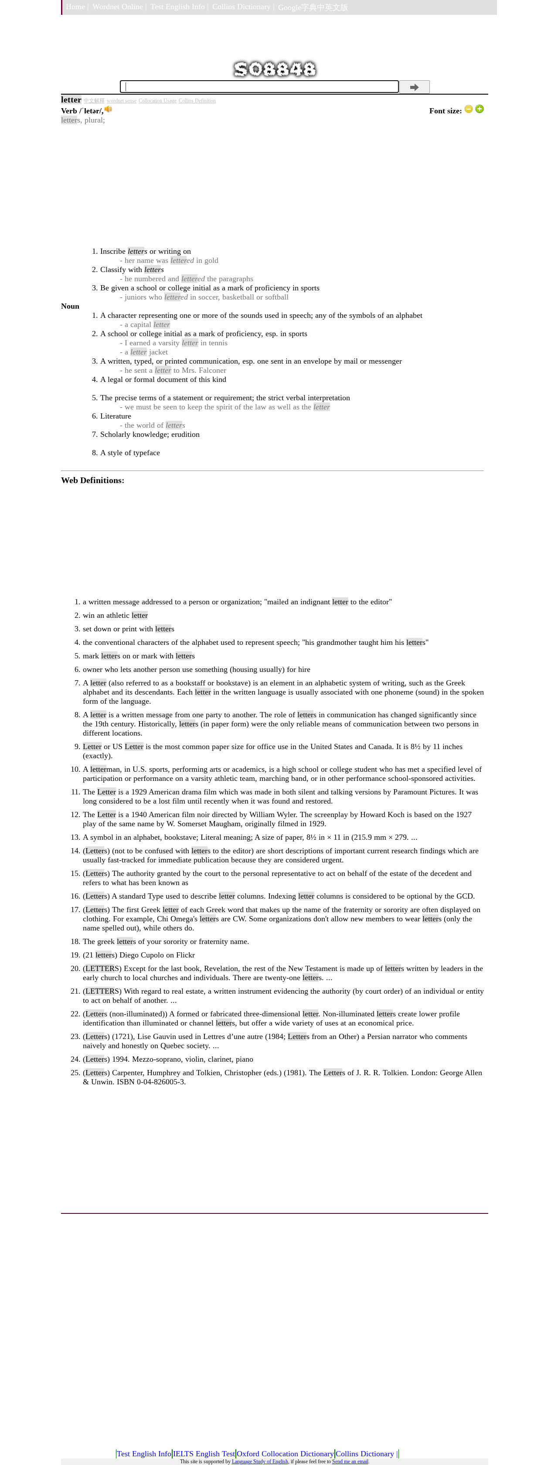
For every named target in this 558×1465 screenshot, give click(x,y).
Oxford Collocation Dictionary (285, 1453)
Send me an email (350, 1461)
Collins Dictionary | (243, 6)
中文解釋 (94, 101)
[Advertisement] (272, 186)
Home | (77, 6)
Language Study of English (260, 1461)
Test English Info (144, 1453)
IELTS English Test (204, 1453)
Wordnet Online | (119, 6)
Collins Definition (197, 101)
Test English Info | (179, 6)
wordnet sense (121, 101)
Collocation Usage (158, 101)
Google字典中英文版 (313, 7)
